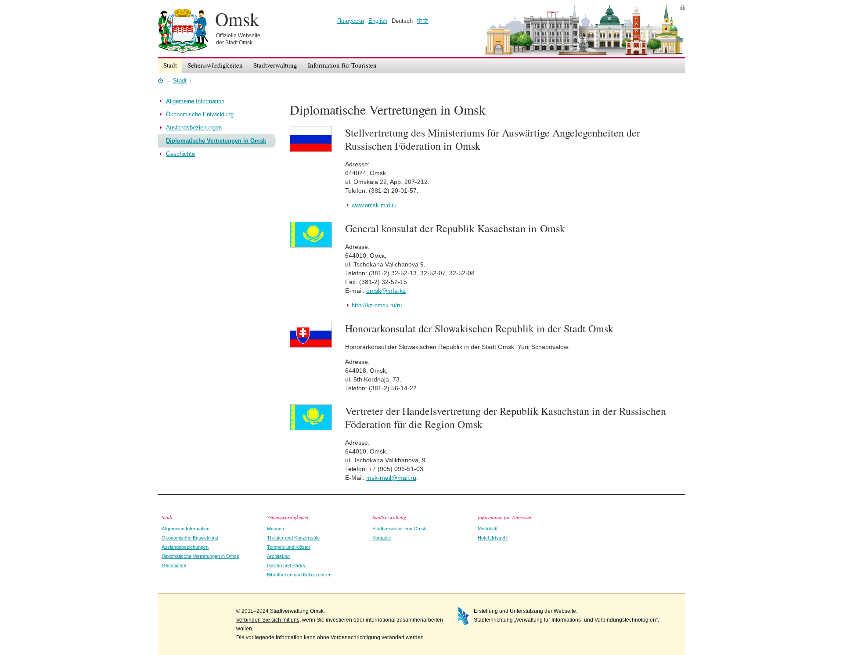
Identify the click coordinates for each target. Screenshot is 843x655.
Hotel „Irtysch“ (493, 537)
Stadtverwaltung (389, 517)
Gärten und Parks (286, 565)
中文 (423, 21)
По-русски (350, 21)
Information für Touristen (504, 517)
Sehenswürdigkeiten (287, 517)
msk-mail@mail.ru (391, 477)
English (377, 21)
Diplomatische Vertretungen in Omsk (200, 556)
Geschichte (174, 565)
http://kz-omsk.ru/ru (377, 305)
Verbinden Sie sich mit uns (267, 620)
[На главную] (160, 80)
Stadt (167, 517)
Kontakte (381, 537)
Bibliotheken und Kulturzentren (299, 574)
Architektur (278, 556)
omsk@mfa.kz (386, 290)
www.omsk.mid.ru (374, 205)
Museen (275, 528)
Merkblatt (487, 528)
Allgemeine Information (185, 528)
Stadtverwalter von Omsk (399, 528)
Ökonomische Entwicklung (190, 537)
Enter (682, 7)
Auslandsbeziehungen (185, 547)
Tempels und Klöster (288, 547)
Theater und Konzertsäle (293, 537)
